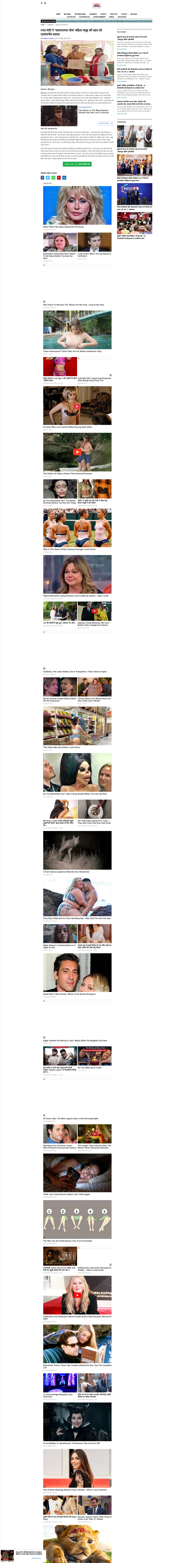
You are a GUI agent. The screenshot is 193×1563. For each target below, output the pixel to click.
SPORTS (103, 14)
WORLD (111, 17)
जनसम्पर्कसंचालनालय (84, 17)
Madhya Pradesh (62, 25)
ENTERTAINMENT (99, 17)
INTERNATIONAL (80, 14)
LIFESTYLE (114, 14)
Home (43, 25)
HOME (58, 14)
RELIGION (133, 14)
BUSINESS (93, 14)
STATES (124, 14)
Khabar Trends (48, 38)
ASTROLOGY (71, 17)
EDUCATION (122, 17)
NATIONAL (67, 14)
